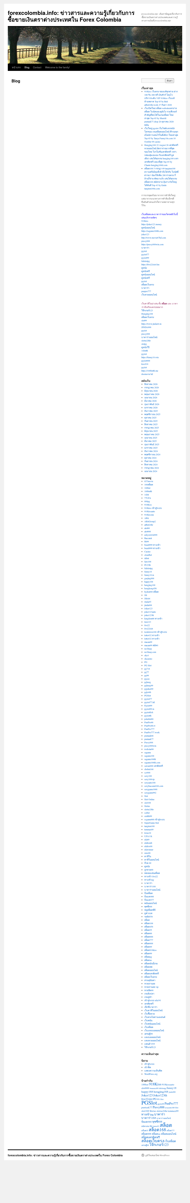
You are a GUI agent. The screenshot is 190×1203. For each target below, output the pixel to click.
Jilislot (147, 598)
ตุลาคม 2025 (150, 417)
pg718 (147, 668)
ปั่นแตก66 (149, 896)
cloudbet (148, 554)
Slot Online (149, 799)
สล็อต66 (148, 933)
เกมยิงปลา (149, 993)
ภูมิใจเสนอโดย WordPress (157, 1155)
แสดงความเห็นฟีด (153, 1070)
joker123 (145, 234)
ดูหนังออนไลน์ (148, 227)
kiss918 (144, 363)
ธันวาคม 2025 (151, 410)
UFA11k (148, 836)
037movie (148, 481)
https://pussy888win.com (152, 244)
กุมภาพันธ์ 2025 (151, 444)
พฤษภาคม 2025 (151, 434)
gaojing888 (149, 578)
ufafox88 (148, 846)
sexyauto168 (149, 782)
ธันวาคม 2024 (151, 450)
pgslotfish (148, 712)
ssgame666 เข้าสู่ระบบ (154, 819)
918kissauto (149, 511)
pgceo (147, 678)
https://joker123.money (151, 224)
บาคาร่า (145, 247)
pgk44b (147, 692)
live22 (147, 625)
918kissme (149, 514)
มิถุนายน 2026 (151, 390)
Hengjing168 (147, 313)
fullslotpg (145, 261)
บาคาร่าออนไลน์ (149, 337)
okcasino (148, 658)
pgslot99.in (149, 708)
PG (145, 661)
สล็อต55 (148, 929)
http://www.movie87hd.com (153, 237)
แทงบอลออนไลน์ (152, 1037)
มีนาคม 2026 (150, 400)
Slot (146, 795)
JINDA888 (146, 327)
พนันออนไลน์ (150, 903)
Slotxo (147, 805)
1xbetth (144, 350)
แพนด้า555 (149, 1043)
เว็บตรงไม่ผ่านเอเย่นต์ (154, 1016)
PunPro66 (148, 722)
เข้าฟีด (147, 1067)
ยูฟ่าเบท (148, 913)
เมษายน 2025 (150, 437)
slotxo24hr (146, 340)
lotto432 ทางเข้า (152, 635)
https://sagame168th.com (152, 230)
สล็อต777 (148, 939)
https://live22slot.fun (150, 264)
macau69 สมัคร (151, 645)
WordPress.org (151, 1073)
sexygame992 (150, 792)
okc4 (146, 655)
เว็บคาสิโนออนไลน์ (153, 1010)
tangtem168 (149, 826)
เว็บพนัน (148, 1020)
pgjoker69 (148, 688)
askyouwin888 (150, 534)
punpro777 (146, 291)
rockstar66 (149, 749)
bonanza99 (154, 1088)
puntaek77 (148, 739)
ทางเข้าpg (149, 879)
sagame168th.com (152, 762)
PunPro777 (149, 728)
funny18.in (149, 574)
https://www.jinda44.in (151, 323)
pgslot (144, 250)
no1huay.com (150, 651)
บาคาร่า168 (150, 886)
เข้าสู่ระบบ (149, 1063)
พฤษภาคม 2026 (151, 394)
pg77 (146, 672)
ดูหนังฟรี (145, 271)
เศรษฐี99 (148, 1033)
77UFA (147, 497)
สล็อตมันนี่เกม (151, 963)
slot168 (147, 802)
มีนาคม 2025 (150, 440)
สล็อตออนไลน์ (151, 970)
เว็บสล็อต (148, 1027)
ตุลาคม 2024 (150, 457)
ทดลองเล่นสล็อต (152, 872)
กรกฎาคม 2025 (151, 427)
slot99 (144, 320)
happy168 (148, 581)
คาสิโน (147, 856)
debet (146, 558)
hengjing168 (149, 584)
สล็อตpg (148, 956)
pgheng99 (148, 685)
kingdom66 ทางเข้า (153, 618)
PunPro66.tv (149, 725)
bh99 (146, 541)
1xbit (146, 494)
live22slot (148, 628)
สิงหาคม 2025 (151, 424)
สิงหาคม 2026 (151, 384)
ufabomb (148, 842)
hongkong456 (150, 588)
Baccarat (148, 538)
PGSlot (147, 695)
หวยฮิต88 (148, 990)
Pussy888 (148, 742)
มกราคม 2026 (151, 407)
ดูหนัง (144, 267)
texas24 (147, 832)
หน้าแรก (16, 67)
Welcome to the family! (57, 67)
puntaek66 (148, 735)
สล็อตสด (148, 966)
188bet (147, 487)
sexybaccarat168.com (153, 785)
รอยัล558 (148, 916)
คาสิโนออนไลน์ (151, 859)
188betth (148, 491)
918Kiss (148, 504)
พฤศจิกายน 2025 (152, 414)
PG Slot (147, 665)
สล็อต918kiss (150, 949)
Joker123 (148, 608)
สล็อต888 (148, 943)
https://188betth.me (149, 370)
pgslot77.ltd (149, 702)
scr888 (147, 772)
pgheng (147, 682)
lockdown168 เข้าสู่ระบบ (155, 631)
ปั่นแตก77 (149, 899)
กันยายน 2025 (151, 420)
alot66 (147, 528)
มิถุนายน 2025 (151, 430)
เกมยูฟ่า (148, 996)
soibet (147, 812)
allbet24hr (148, 524)
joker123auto (150, 611)
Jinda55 (147, 601)
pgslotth (147, 715)
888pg (147, 501)
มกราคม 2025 (151, 447)
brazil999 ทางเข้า (152, 544)
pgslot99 (145, 257)
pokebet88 (148, 718)
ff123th (147, 564)
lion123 (147, 621)
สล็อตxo (148, 960)
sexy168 (148, 775)
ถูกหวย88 (148, 869)
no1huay (148, 648)
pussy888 (145, 240)
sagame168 (149, 755)
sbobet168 (148, 769)
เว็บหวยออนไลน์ (149, 294)
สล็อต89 (148, 946)
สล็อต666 (148, 936)
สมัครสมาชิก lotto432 (150, 1126)
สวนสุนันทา (149, 980)
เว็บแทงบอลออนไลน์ (154, 1030)
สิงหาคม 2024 (151, 464)
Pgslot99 (148, 705)
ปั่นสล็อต (148, 893)
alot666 (147, 531)
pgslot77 (145, 254)
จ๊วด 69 (147, 862)
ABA (146, 517)
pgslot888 (145, 360)
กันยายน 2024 (151, 461)
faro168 (147, 561)
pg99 (146, 675)
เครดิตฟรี (148, 1003)
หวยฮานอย (149, 983)
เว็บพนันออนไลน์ (152, 1023)
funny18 (148, 571)
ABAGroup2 (150, 521)
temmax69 (148, 829)
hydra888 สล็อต (151, 591)
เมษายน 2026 (150, 397)
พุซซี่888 (148, 906)
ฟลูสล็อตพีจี (149, 909)
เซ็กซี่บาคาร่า (150, 1006)
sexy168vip (149, 779)
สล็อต (147, 919)
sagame (147, 752)
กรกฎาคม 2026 (151, 387)
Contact (37, 67)
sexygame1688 (150, 789)
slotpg (144, 343)
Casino (147, 551)
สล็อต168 (148, 923)
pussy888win (150, 745)
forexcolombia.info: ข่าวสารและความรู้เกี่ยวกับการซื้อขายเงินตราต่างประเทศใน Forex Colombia (71, 16)
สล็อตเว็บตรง (147, 284)
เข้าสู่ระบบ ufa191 (152, 1000)
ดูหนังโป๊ (145, 347)
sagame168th (150, 759)
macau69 (148, 641)
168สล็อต (148, 484)
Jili (145, 594)
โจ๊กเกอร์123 (147, 310)
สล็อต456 (148, 926)
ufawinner (148, 849)
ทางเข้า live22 (151, 876)
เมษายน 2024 (150, 471)
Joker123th (160, 1095)
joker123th (149, 615)
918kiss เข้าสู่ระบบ (153, 507)
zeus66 (147, 852)
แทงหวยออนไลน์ (152, 1040)
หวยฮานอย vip (151, 986)
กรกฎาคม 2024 (151, 467)
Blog (26, 67)
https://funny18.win (150, 357)
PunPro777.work (152, 732)
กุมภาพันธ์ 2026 (151, 404)
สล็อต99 (148, 953)
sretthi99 (148, 816)
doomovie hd (147, 373)
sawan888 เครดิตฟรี (153, 765)
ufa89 (146, 839)
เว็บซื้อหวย (149, 1013)
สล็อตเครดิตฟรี (151, 973)
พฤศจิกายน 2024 (152, 454)
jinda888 (148, 605)
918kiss (144, 220)
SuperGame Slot (151, 822)
